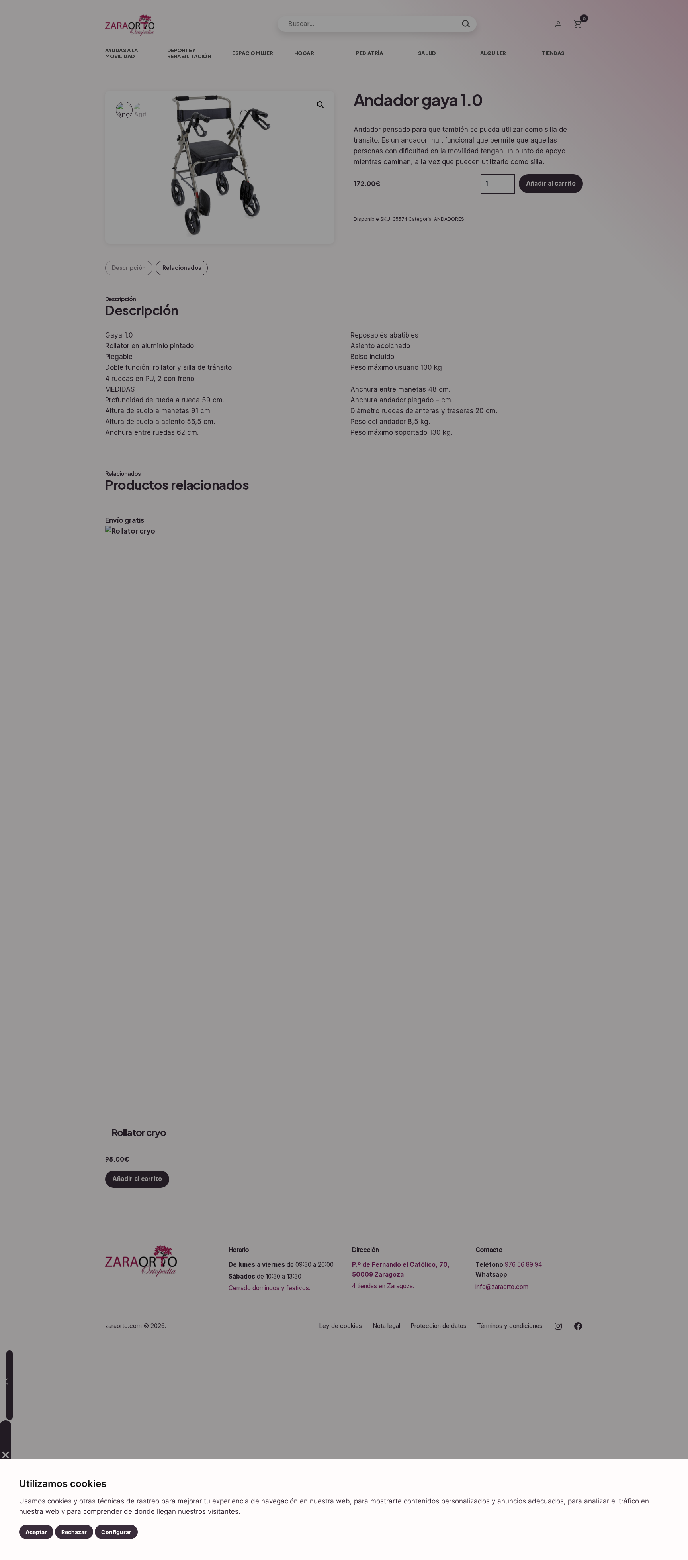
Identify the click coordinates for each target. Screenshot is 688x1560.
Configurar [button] (116, 1532)
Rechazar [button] (74, 1532)
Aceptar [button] (36, 1532)
